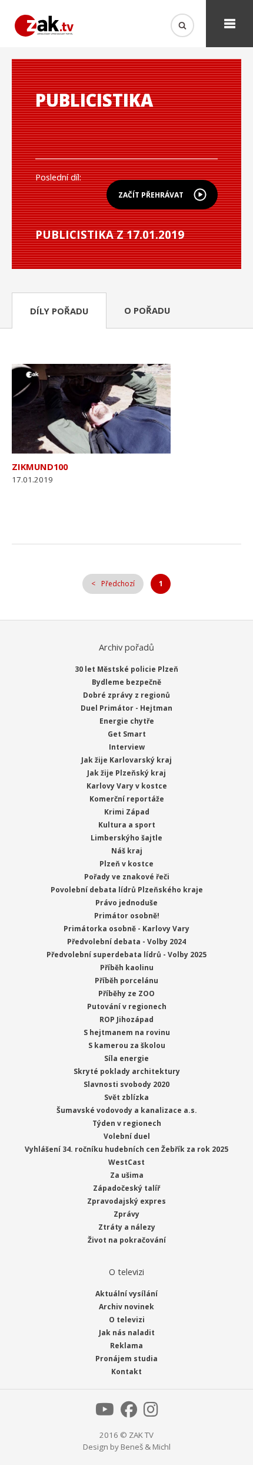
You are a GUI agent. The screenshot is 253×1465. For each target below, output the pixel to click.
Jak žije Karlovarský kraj (126, 760)
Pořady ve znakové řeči (126, 877)
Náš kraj (126, 851)
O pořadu (147, 310)
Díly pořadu (59, 311)
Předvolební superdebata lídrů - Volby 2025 (126, 955)
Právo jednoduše (126, 903)
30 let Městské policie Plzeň (126, 669)
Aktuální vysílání (126, 1294)
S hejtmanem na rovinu (127, 1032)
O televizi (127, 1320)
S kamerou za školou (126, 1045)
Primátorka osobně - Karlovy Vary (126, 929)
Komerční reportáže (126, 799)
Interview (127, 747)
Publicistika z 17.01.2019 (109, 234)
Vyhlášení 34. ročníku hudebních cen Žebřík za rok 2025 (126, 1149)
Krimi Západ (126, 812)
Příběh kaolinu (127, 968)
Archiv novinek (126, 1307)
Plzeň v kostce (126, 864)
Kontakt (126, 1372)
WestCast (126, 1162)
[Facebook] (128, 1412)
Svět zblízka (126, 1097)
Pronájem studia (126, 1359)
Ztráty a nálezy (126, 1227)
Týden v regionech (126, 1123)
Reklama (126, 1346)
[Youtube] (104, 1412)
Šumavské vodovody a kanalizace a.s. (126, 1110)
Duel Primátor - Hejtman (126, 708)
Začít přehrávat (151, 195)
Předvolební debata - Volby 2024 (126, 942)
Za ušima (127, 1175)
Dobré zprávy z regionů (126, 695)
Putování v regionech (127, 1006)
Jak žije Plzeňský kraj (126, 773)
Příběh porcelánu (126, 980)
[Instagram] (151, 1412)
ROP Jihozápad (126, 1019)
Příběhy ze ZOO (126, 993)
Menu (229, 23)
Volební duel (127, 1136)
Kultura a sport (126, 825)
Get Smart (127, 734)
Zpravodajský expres (126, 1201)
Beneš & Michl (146, 1446)
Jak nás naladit (127, 1333)
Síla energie (126, 1058)
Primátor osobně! (126, 916)
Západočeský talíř (126, 1188)
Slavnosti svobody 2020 (126, 1084)
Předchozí (118, 584)
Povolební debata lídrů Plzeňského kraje (127, 890)
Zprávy (126, 1214)
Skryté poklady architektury (127, 1071)
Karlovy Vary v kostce (126, 786)
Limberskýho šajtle (126, 838)
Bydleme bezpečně (126, 682)
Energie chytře (126, 721)
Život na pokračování (127, 1240)
